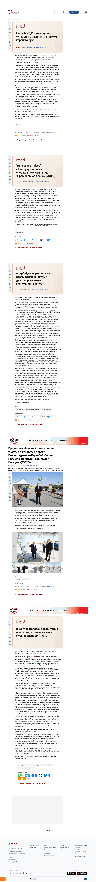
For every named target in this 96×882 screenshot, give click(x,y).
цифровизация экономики (32, 409)
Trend (22, 61)
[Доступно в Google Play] (82, 873)
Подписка (62, 845)
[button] (9, 22)
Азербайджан (19, 232)
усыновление (21, 768)
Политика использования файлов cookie (80, 856)
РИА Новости (38, 61)
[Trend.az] (13, 12)
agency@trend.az (12, 862)
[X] (17, 873)
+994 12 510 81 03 (13, 861)
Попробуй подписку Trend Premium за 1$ (30, 140)
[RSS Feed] (30, 873)
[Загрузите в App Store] (71, 873)
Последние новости (34, 845)
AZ (82, 878)
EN (80, 878)
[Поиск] (54, 12)
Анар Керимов (31, 768)
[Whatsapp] (10, 873)
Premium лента (32, 847)
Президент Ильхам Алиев (22, 579)
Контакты (46, 849)
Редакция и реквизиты (50, 847)
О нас (45, 845)
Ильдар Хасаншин (46, 409)
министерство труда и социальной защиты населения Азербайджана (35, 765)
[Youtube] (20, 873)
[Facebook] (13, 873)
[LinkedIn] (27, 873)
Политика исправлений (50, 855)
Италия (18, 124)
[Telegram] (23, 873)
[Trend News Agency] (13, 844)
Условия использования (81, 845)
